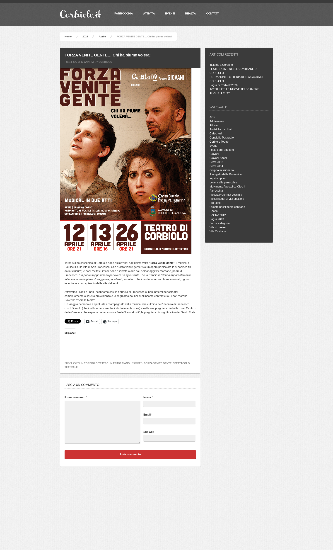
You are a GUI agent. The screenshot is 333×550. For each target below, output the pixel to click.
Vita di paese (218, 227)
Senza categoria (220, 223)
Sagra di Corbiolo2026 (224, 85)
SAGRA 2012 (218, 215)
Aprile (102, 36)
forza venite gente (157, 363)
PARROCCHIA (123, 13)
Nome (148, 397)
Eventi (170, 13)
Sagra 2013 (217, 219)
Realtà (190, 13)
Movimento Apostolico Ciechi (227, 186)
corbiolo (105, 62)
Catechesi (216, 133)
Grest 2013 (216, 162)
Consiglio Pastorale (222, 137)
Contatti (212, 13)
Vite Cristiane (218, 231)
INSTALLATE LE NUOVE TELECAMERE (234, 89)
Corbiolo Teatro (96, 363)
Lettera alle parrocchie (223, 182)
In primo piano (120, 363)
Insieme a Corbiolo (221, 64)
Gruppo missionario (222, 170)
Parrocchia (216, 190)
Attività (149, 13)
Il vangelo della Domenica (226, 174)
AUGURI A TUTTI (220, 93)
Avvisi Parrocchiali (221, 129)
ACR (212, 117)
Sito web (148, 431)
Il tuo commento (76, 397)
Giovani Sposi (218, 158)
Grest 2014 (216, 166)
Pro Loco (215, 202)
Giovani (214, 154)
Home (68, 36)
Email (147, 414)
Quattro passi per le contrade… (229, 207)
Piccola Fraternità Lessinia (226, 194)
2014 (85, 36)
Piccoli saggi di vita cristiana (227, 198)
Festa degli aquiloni (222, 149)
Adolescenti (217, 121)
